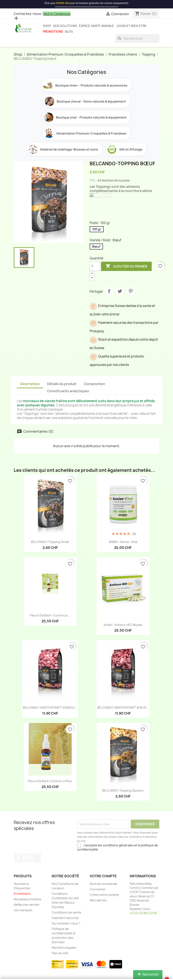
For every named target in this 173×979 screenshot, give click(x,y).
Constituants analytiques (68, 391)
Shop (47, 26)
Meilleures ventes (26, 905)
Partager (109, 291)
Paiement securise (65, 918)
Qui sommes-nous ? (66, 923)
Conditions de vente (66, 912)
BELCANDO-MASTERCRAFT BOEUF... (123, 708)
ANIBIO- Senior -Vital (123, 542)
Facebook (18, 858)
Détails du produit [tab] (61, 383)
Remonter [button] (148, 974)
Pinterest (130, 291)
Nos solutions (65, 26)
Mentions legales (64, 948)
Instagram (27, 858)
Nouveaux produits (27, 899)
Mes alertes (98, 900)
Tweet (120, 291)
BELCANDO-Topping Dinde (50, 542)
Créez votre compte (104, 895)
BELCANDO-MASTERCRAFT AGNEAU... (50, 708)
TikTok (37, 858)
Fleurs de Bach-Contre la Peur (50, 781)
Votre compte (103, 876)
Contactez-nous (27, 13)
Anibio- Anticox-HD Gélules (123, 625)
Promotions (53, 31)
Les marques (23, 910)
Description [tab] (30, 383)
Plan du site (60, 953)
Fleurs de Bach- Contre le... (50, 615)
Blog (69, 31)
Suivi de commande (103, 884)
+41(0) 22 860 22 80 (143, 913)
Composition (94, 383)
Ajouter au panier (126, 266)
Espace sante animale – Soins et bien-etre (113, 26)
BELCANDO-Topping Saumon (123, 790)
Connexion (98, 889)
